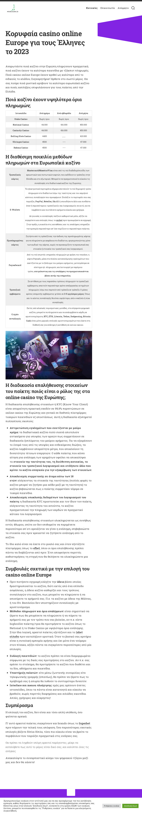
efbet (36, 548)
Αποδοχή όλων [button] (130, 806)
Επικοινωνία (107, 8)
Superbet (84, 723)
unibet (59, 220)
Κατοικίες (92, 8)
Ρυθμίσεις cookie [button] (111, 806)
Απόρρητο (123, 8)
